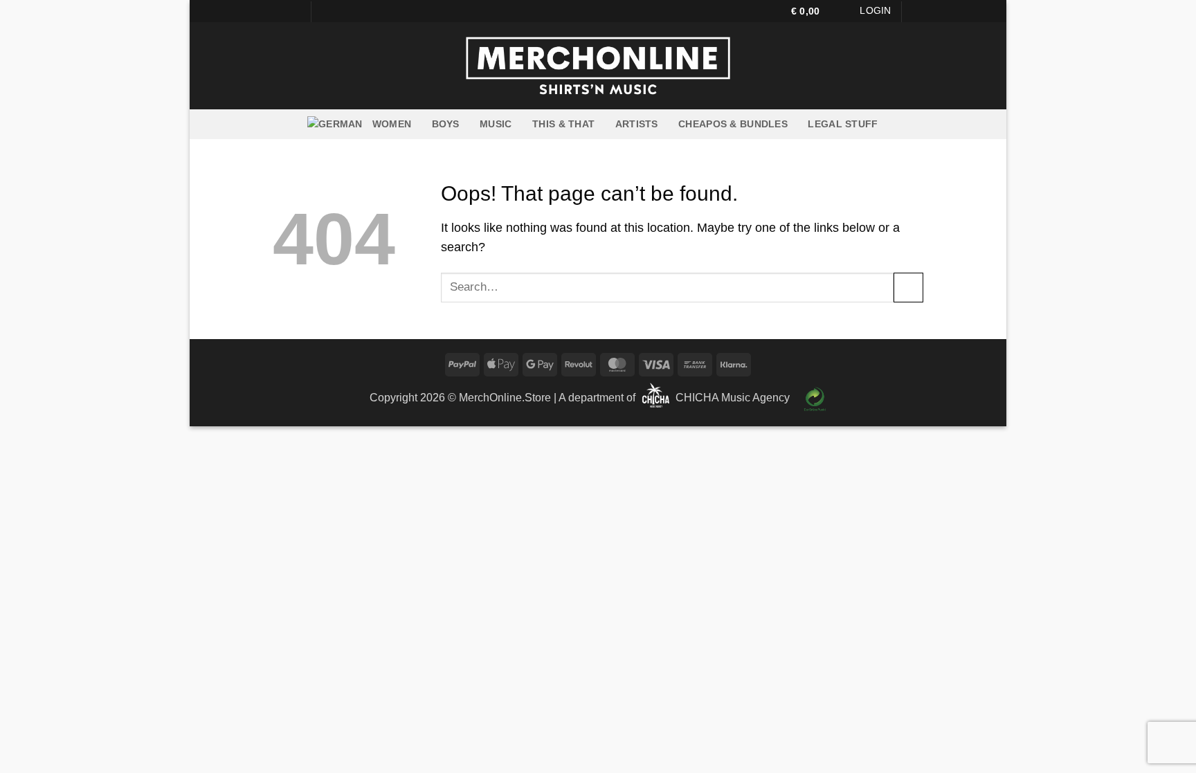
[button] (812, 11)
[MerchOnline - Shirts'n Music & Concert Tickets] (598, 65)
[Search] (917, 11)
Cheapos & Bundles (733, 123)
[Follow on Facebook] (279, 11)
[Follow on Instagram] (293, 11)
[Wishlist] (846, 11)
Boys (446, 123)
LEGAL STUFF (843, 123)
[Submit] (908, 287)
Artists (636, 123)
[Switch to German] (335, 124)
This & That (563, 123)
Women (391, 123)
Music (495, 123)
